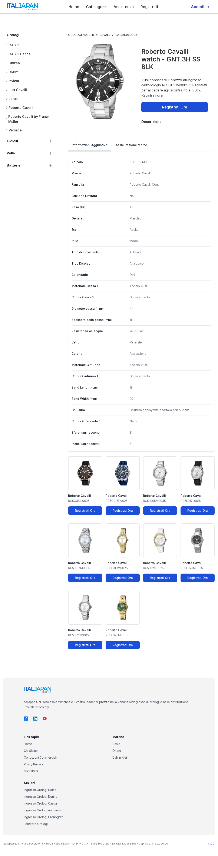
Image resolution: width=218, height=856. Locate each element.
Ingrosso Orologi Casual (40, 803)
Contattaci (31, 771)
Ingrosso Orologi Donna (40, 796)
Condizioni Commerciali (40, 757)
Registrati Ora (174, 107)
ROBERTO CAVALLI (97, 35)
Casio (116, 744)
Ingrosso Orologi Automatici (43, 810)
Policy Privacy (34, 764)
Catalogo (94, 6)
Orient (116, 750)
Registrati (149, 6)
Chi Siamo (31, 750)
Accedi (197, 6)
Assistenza (123, 6)
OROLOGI (75, 35)
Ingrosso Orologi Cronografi (43, 817)
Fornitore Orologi (36, 824)
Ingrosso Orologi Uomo (40, 790)
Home (74, 6)
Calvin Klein (120, 757)
